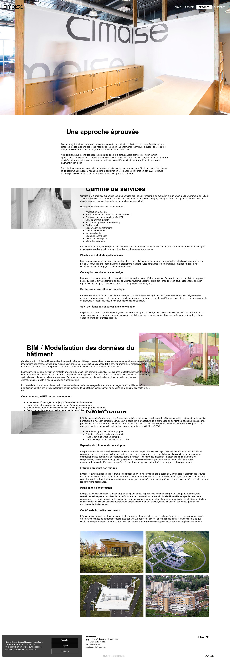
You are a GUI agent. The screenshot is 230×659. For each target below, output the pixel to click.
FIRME (178, 7)
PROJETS (189, 7)
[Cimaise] (13, 7)
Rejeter (65, 646)
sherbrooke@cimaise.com (96, 647)
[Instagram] (207, 637)
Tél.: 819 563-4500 (93, 644)
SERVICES (204, 7)
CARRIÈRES (219, 7)
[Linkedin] (203, 637)
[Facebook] (198, 637)
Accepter (65, 640)
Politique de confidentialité (113, 656)
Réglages (65, 651)
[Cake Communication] (209, 656)
